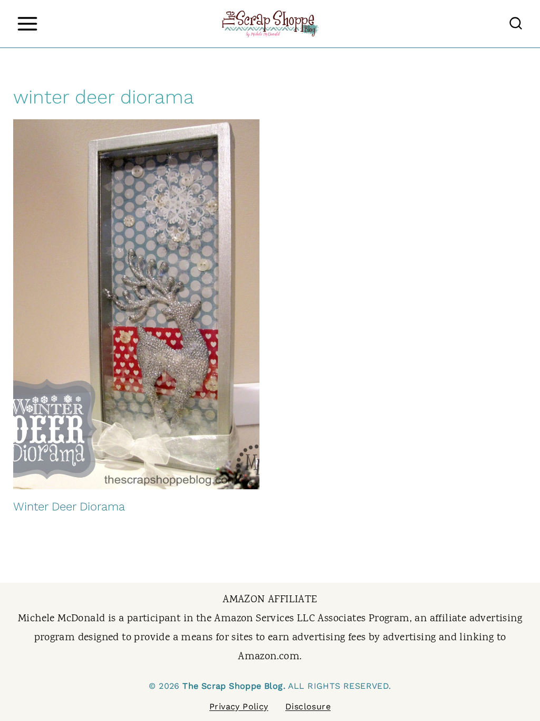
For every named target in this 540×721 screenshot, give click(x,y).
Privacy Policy (238, 706)
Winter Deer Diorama (69, 506)
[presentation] (136, 304)
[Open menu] (27, 23)
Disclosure (308, 706)
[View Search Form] (515, 23)
